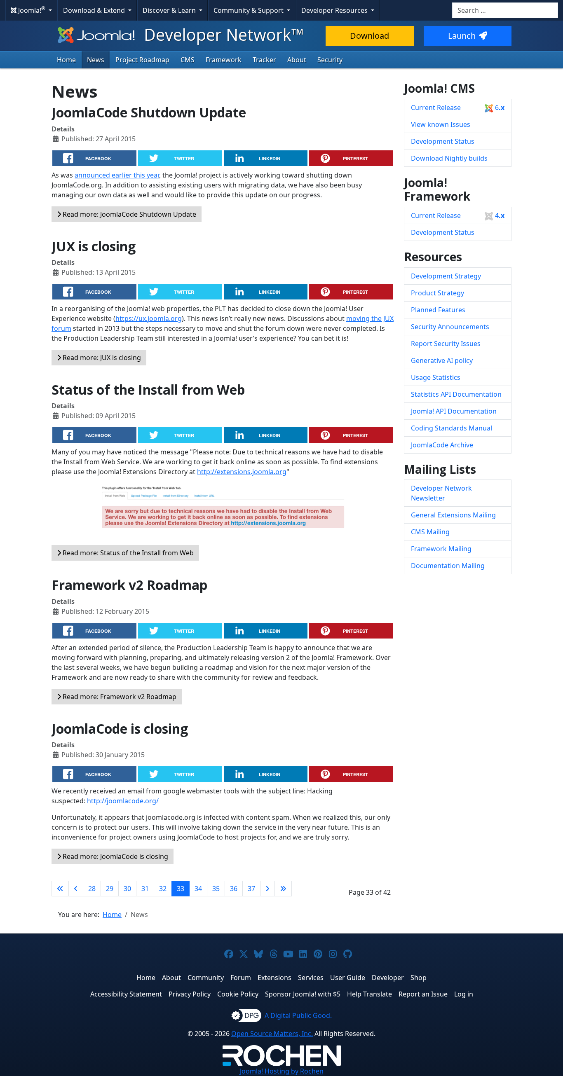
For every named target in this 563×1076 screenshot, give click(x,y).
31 (145, 888)
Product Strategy (437, 292)
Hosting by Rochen (282, 1071)
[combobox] (505, 10)
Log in (463, 994)
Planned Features (438, 309)
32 (163, 888)
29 (109, 888)
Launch (462, 35)
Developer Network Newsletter (441, 493)
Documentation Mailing (448, 565)
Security (329, 59)
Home (66, 59)
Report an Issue (423, 994)
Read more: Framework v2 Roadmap (118, 696)
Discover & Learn (170, 10)
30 (127, 888)
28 (92, 888)
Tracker (264, 59)
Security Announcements (450, 326)
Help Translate (369, 994)
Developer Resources (335, 10)
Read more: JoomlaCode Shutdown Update (128, 214)
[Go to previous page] (75, 888)
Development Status (442, 141)
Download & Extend (95, 10)
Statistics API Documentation (456, 394)
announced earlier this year (117, 175)
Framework (224, 59)
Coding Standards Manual (451, 428)
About (296, 59)
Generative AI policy (442, 360)
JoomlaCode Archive (442, 444)
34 (198, 888)
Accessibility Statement (126, 994)
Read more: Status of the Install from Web (127, 552)
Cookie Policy (237, 994)
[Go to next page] (267, 888)
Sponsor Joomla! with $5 (302, 994)
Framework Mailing (441, 548)
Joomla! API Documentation (454, 411)
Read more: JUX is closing (101, 357)
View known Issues (440, 124)
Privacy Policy (190, 994)
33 (180, 888)
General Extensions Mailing (453, 514)
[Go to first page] (60, 888)
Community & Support (249, 10)
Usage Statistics (435, 377)
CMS (188, 59)
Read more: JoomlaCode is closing (114, 856)
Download (369, 35)
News (95, 59)
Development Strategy (446, 276)
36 (233, 888)
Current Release (457, 107)
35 (216, 888)
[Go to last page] (283, 888)
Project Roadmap (142, 59)
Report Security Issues (446, 343)
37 (251, 888)
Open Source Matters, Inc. (272, 1033)
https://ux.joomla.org (148, 318)
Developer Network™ (222, 34)
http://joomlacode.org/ (123, 800)
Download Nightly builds (449, 158)
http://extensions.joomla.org (241, 471)
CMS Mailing (430, 531)
